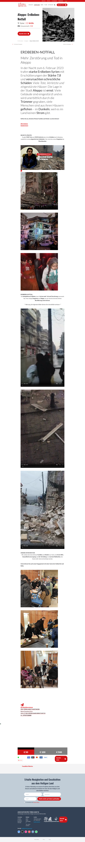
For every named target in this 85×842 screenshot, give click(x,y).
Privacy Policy (36, 802)
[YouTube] (29, 832)
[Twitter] (22, 832)
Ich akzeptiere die (32, 802)
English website (37, 821)
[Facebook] (19, 832)
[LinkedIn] (33, 832)
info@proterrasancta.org (27, 828)
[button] (21, 171)
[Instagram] (26, 832)
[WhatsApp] (36, 832)
